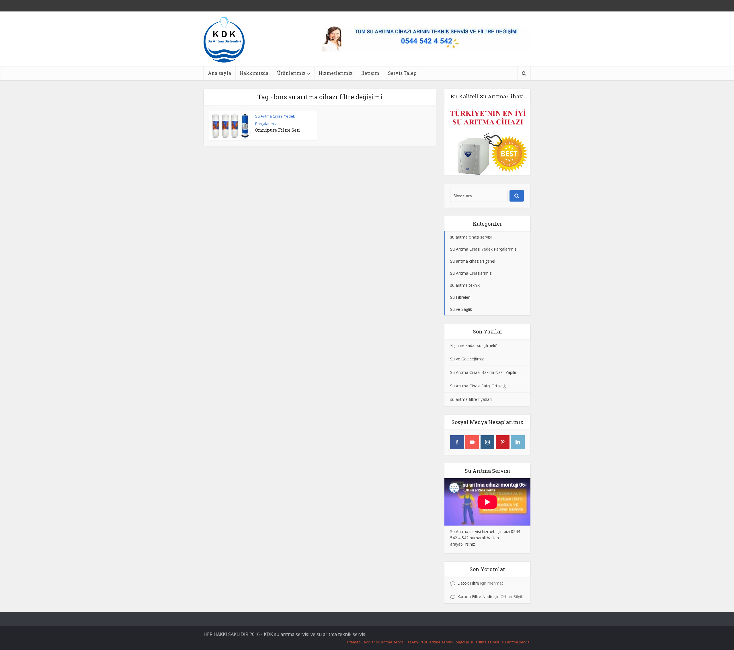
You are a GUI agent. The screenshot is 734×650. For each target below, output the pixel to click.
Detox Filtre (468, 583)
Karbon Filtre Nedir (474, 596)
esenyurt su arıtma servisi (430, 642)
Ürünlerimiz (291, 73)
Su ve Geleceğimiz (467, 359)
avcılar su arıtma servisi (384, 642)
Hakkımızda (254, 73)
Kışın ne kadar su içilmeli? (473, 345)
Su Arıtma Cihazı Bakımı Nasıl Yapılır (483, 372)
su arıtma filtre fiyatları (471, 399)
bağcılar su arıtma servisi (477, 642)
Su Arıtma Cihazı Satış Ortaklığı (478, 386)
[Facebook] (457, 442)
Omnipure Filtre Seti (277, 130)
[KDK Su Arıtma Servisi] (224, 39)
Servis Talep (402, 73)
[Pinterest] (502, 442)
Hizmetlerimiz (336, 73)
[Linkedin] (518, 442)
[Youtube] (472, 442)
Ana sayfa (219, 73)
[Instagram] (487, 442)
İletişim (370, 73)
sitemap (354, 642)
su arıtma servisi (516, 642)
